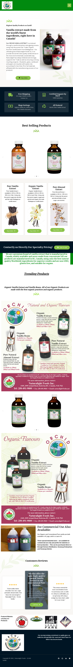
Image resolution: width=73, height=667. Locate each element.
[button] (3, 157)
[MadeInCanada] (66, 658)
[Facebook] (58, 658)
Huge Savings (24, 105)
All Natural (57, 105)
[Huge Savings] (10, 106)
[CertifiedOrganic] (69, 658)
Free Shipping (24, 94)
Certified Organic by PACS (57, 95)
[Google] (62, 658)
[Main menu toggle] (69, 5)
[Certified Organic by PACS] (44, 95)
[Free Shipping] (10, 95)
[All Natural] (44, 106)
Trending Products (36, 273)
